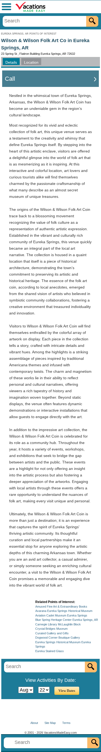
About (34, 722)
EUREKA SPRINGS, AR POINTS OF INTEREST (29, 33)
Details (11, 62)
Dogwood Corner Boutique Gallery (57, 637)
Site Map (50, 722)
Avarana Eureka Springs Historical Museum (63, 610)
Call (10, 78)
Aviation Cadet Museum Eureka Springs (61, 615)
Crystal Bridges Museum (51, 628)
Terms (66, 722)
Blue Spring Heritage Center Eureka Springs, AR (66, 619)
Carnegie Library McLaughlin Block (58, 624)
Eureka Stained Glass (49, 651)
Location (31, 62)
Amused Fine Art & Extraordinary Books (61, 606)
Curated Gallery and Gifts (52, 633)
